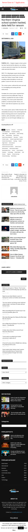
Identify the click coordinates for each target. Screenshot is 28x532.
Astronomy (4, 230)
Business (8, 13)
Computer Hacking (15, 131)
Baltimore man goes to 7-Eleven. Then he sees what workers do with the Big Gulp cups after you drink (14, 289)
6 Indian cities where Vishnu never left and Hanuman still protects (12, 330)
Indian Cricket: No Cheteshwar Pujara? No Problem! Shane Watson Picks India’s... (18, 399)
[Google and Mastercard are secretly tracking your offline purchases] (5, 453)
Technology (14, 17)
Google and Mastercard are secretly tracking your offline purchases (18, 453)
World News (22, 17)
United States (17, 152)
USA (18, 17)
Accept (20, 528)
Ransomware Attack (14, 148)
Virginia (9, 154)
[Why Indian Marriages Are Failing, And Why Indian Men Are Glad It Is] (5, 248)
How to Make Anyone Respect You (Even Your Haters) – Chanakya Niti (17, 256)
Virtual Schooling (6, 156)
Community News (15, 15)
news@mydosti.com (17, 512)
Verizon (4, 154)
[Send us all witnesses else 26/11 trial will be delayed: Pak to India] (5, 437)
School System (20, 150)
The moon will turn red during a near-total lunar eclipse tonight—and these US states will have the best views (18, 230)
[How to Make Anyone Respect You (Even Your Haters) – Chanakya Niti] (5, 256)
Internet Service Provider (7, 144)
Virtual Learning (15, 154)
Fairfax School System (7, 141)
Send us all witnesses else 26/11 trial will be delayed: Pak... (17, 437)
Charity (3, 258)
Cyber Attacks (12, 133)
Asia (3, 221)
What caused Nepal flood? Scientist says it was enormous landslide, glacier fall (13, 311)
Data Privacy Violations (7, 137)
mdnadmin (5, 28)
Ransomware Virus (6, 150)
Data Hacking (9, 135)
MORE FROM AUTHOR (19, 204)
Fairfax (21, 137)
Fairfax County (5, 139)
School (13, 150)
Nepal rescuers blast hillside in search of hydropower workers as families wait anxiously (13, 296)
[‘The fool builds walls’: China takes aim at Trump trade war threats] (5, 414)
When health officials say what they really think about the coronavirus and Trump (7, 177)
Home (3, 13)
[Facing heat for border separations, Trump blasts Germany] (5, 407)
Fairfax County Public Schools (16, 139)
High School (4, 142)
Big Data (8, 129)
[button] (26, 9)
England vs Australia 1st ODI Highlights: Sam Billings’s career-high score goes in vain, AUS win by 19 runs (20, 178)
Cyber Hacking (20, 133)
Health (3, 17)
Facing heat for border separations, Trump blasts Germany (17, 406)
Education (22, 15)
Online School (18, 146)
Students (4, 152)
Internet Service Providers (7, 146)
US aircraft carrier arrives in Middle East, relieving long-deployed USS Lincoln (14, 343)
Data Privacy (16, 135)
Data (3, 135)
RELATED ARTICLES (7, 204)
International (8, 17)
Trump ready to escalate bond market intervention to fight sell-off (11, 337)
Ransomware (5, 148)
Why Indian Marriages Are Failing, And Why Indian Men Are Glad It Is (18, 248)
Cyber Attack (5, 133)
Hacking (15, 141)
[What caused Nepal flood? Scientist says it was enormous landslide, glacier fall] (5, 239)
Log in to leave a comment (14, 272)
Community (8, 15)
